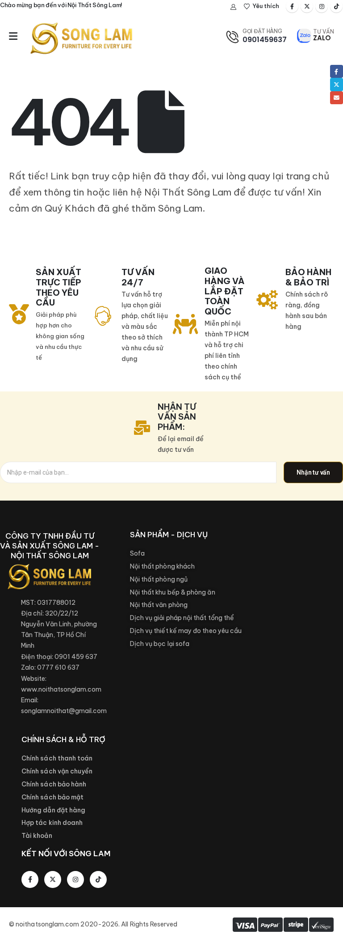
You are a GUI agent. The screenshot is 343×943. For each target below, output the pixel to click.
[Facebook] (292, 6)
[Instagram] (321, 6)
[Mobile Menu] (13, 36)
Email (336, 97)
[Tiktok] (336, 6)
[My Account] (233, 6)
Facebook (336, 71)
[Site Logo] (81, 38)
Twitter (336, 84)
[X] (307, 6)
